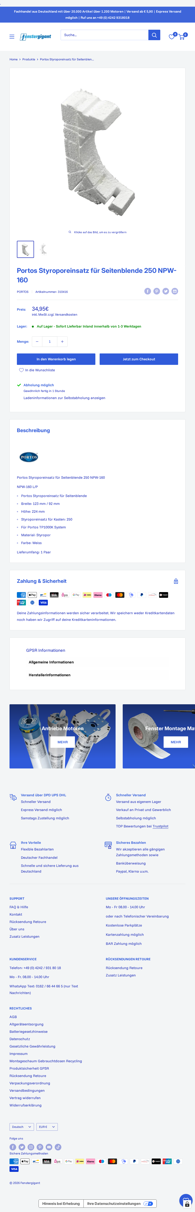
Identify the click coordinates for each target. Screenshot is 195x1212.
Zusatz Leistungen (24, 936)
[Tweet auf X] (165, 291)
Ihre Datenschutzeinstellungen (114, 1203)
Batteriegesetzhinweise (29, 1031)
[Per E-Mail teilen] (174, 291)
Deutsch (17, 1127)
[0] (182, 37)
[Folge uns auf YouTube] (49, 1147)
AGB (13, 1016)
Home (14, 59)
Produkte (28, 59)
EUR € (43, 1127)
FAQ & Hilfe (19, 907)
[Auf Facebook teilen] (147, 291)
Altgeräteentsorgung (27, 1024)
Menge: (23, 341)
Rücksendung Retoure (28, 921)
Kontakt (16, 914)
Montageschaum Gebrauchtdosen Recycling (46, 1061)
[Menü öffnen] (12, 37)
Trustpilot (160, 826)
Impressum (19, 1053)
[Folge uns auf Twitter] (22, 1147)
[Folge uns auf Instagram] (31, 1147)
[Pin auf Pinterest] (156, 291)
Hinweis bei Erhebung (61, 1203)
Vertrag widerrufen (25, 1098)
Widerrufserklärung (26, 1105)
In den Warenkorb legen (56, 359)
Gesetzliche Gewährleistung (32, 1046)
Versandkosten (66, 314)
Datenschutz (20, 1039)
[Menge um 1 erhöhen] (62, 342)
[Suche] (154, 35)
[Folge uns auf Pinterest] (40, 1147)
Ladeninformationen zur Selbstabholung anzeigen (64, 398)
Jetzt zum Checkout (139, 359)
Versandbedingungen (27, 1090)
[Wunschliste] (171, 36)
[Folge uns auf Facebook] (13, 1147)
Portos (23, 292)
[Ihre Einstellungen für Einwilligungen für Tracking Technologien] (187, 1204)
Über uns (17, 929)
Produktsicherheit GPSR (29, 1068)
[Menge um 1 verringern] (37, 342)
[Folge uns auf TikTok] (58, 1147)
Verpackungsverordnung (30, 1083)
